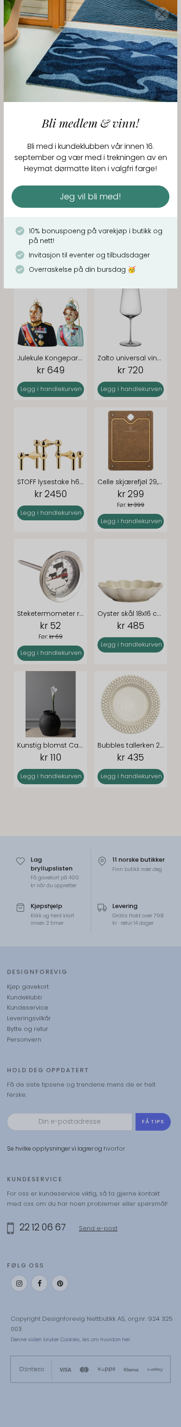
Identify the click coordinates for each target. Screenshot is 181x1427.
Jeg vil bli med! (90, 196)
